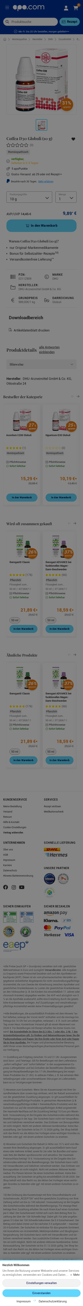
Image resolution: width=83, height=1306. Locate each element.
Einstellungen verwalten (41, 1283)
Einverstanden (41, 1293)
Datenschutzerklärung (53, 1301)
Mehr (76, 1274)
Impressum (24, 1301)
